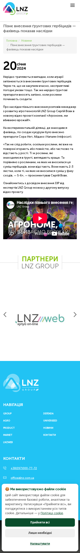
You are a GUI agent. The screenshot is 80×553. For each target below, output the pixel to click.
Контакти (49, 435)
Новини (48, 428)
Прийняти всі (40, 522)
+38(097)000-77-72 (24, 468)
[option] (40, 320)
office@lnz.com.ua (22, 477)
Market (7, 435)
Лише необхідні (40, 533)
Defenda (48, 413)
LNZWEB (8, 442)
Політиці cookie (52, 513)
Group (7, 413)
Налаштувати (40, 543)
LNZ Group (15, 10)
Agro (6, 420)
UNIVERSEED (50, 420)
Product (9, 428)
